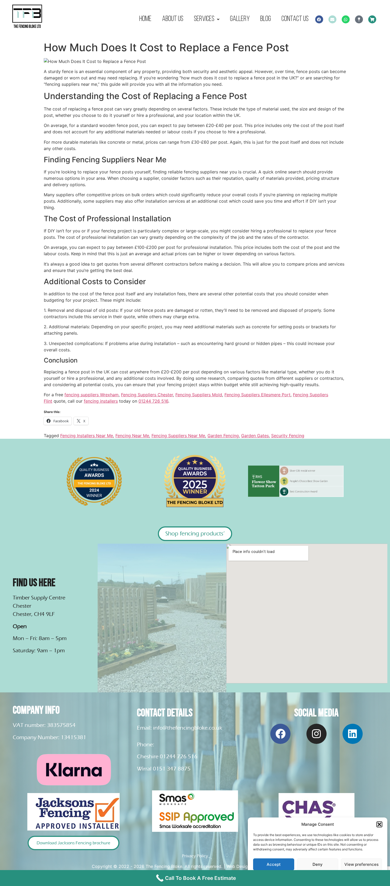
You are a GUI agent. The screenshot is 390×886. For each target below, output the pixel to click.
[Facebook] (319, 19)
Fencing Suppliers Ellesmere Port (257, 394)
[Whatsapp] (346, 19)
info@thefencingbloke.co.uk (187, 728)
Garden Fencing (223, 435)
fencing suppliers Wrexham (91, 394)
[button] (379, 824)
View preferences (361, 864)
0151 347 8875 (171, 768)
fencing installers (101, 401)
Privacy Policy (195, 855)
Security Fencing (287, 435)
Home (145, 19)
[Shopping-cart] (372, 19)
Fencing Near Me (132, 435)
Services (204, 19)
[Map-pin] (359, 19)
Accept (274, 864)
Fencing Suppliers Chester (147, 394)
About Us (172, 19)
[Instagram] (316, 734)
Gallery (240, 19)
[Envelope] (332, 19)
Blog (265, 19)
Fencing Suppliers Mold (198, 394)
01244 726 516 (153, 401)
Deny (318, 864)
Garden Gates (255, 435)
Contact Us (295, 19)
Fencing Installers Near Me (86, 435)
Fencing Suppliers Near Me (178, 435)
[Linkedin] (353, 734)
